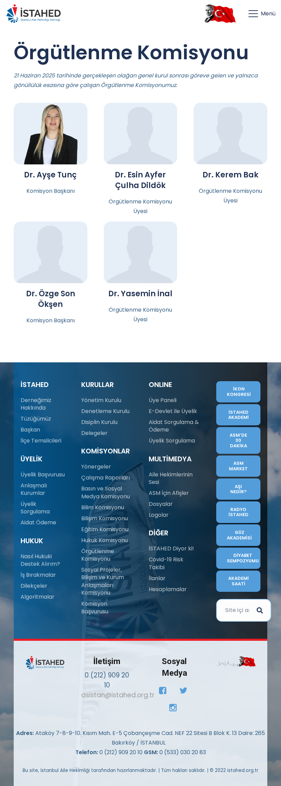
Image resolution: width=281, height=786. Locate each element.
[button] (262, 13)
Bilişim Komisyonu (104, 518)
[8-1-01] (218, 13)
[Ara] (259, 610)
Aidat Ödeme (38, 522)
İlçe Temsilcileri (41, 441)
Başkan (30, 430)
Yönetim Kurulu (101, 400)
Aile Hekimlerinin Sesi (171, 478)
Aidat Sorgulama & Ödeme (174, 426)
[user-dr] (141, 133)
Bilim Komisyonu (102, 507)
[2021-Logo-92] (33, 13)
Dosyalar (161, 504)
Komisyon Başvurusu (94, 607)
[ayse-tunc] (50, 133)
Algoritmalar (37, 597)
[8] (236, 661)
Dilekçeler (34, 586)
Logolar (159, 515)
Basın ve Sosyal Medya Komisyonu (105, 492)
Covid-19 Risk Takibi (166, 563)
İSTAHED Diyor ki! (171, 548)
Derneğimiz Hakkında (36, 404)
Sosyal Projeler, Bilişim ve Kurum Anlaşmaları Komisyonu (102, 581)
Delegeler (94, 433)
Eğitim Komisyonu (105, 529)
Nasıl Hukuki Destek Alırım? (40, 560)
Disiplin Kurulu (99, 422)
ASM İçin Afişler (169, 493)
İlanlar (157, 578)
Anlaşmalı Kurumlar (34, 489)
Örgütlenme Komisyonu (97, 555)
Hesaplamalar (168, 589)
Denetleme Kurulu (105, 411)
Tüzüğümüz (36, 419)
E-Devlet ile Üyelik (173, 411)
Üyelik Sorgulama (35, 507)
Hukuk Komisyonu (104, 540)
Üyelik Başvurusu (43, 474)
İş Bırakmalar (38, 575)
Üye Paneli (162, 400)
